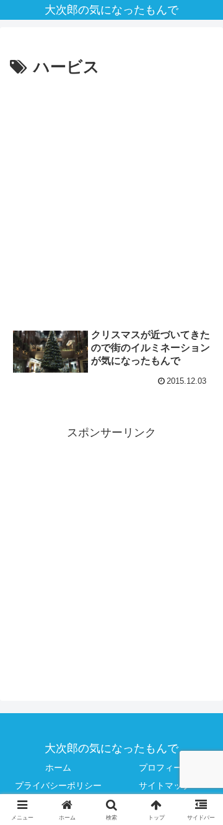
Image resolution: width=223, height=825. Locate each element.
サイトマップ (165, 785)
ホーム (58, 767)
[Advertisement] (111, 199)
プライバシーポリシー (58, 785)
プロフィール (165, 767)
